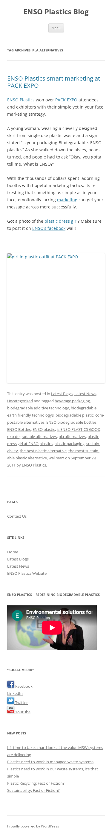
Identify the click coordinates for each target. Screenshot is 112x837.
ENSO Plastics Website (27, 573)
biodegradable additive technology (38, 408)
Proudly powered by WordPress (33, 826)
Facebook (23, 686)
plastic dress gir (60, 221)
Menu (56, 28)
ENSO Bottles (19, 429)
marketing (67, 199)
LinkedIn (15, 693)
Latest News (85, 393)
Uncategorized (20, 400)
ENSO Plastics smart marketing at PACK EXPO (53, 81)
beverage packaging (72, 400)
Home (12, 552)
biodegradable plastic (74, 415)
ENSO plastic (44, 429)
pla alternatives (72, 436)
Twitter (21, 702)
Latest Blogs (62, 393)
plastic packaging (69, 443)
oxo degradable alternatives (32, 436)
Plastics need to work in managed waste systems (50, 761)
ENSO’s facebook (48, 228)
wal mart (56, 458)
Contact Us (17, 516)
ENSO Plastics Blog (56, 11)
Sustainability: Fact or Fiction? (33, 790)
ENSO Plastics (21, 100)
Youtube (22, 711)
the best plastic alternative (43, 450)
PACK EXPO (66, 100)
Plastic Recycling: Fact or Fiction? (36, 783)
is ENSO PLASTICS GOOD (78, 429)
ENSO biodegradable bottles (71, 422)
